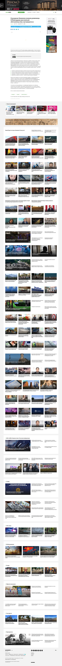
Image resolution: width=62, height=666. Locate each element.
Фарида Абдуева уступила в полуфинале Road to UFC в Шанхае (37, 130)
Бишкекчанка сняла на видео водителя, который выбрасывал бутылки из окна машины (10, 536)
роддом (18, 94)
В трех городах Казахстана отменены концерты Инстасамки (50, 232)
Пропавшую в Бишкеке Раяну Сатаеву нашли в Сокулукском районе (42, 201)
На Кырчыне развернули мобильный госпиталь (49, 238)
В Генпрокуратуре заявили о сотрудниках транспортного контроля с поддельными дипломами (10, 295)
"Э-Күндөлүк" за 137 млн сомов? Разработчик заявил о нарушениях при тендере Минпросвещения (12, 391)
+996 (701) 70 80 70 (17, 655)
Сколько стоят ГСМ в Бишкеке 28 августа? (10, 335)
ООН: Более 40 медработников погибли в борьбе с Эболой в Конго (50, 360)
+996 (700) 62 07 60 (21, 654)
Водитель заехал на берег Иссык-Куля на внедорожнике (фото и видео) (50, 281)
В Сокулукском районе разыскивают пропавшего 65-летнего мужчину (50, 170)
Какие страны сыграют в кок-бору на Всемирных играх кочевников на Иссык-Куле (51, 307)
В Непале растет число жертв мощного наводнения (37, 575)
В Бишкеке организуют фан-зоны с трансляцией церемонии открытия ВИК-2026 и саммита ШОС (38, 635)
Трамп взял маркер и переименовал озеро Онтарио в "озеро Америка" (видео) (50, 575)
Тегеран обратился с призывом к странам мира (10, 213)
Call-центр (34, 12)
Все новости (21, 12)
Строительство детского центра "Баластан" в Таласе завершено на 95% (21, 113)
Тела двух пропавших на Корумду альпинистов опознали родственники (50, 403)
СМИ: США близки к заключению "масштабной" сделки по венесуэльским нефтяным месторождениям (37, 239)
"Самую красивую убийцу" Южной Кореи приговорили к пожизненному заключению (11, 183)
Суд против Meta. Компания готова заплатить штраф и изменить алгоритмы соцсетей (30, 473)
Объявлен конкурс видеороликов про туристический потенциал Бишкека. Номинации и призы (50, 605)
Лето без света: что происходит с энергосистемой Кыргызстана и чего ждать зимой (12, 557)
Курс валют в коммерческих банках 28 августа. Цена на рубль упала (11, 349)
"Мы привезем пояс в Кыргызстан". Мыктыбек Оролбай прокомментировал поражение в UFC (50, 131)
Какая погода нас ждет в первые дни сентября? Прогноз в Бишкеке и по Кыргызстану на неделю (16, 595)
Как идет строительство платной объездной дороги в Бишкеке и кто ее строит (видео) (47, 556)
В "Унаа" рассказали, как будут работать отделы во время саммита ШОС (50, 441)
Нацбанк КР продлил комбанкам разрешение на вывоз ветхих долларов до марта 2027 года (50, 336)
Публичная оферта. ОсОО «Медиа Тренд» (10, 659)
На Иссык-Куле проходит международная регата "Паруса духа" (37, 170)
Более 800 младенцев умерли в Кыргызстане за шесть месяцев (10, 322)
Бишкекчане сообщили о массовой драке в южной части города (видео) (16, 240)
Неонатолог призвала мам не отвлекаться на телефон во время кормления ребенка (50, 502)
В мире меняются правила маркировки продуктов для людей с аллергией (11, 170)
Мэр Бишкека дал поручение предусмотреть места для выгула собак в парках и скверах (50, 516)
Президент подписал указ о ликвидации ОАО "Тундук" (36, 416)
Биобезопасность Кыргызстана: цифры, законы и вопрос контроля (37, 266)
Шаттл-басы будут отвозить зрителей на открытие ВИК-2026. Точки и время (37, 491)
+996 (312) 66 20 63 (22, 655)
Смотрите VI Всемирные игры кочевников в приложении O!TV (30, 113)
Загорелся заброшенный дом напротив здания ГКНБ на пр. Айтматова (10, 403)
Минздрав (13, 94)
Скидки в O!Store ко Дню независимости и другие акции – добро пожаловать (52, 113)
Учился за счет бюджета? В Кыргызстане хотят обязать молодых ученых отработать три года (10, 517)
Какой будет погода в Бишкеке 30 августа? (15, 130)
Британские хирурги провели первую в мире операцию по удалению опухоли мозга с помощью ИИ (16, 253)
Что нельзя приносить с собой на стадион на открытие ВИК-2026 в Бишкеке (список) (37, 260)
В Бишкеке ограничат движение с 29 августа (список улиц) (50, 458)
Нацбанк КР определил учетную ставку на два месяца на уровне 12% (16, 510)
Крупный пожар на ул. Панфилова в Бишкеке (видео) (37, 144)
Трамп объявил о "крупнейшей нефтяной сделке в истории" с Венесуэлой (50, 213)
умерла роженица (24, 94)
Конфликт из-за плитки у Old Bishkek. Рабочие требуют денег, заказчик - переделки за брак (24, 416)
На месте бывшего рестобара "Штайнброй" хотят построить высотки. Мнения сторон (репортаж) (23, 282)
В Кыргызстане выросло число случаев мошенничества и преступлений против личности (50, 376)
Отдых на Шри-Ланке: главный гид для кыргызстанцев (51, 623)
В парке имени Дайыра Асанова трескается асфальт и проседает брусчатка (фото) (37, 536)
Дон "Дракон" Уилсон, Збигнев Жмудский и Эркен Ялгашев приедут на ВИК (50, 196)
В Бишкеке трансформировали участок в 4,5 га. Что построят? (37, 349)
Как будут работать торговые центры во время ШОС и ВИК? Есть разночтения (24, 459)
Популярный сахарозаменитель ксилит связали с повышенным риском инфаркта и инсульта (37, 232)
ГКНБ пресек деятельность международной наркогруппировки (36, 322)
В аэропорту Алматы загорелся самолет (50, 260)
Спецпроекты (30, 12)
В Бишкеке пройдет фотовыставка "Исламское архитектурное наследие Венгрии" (50, 641)
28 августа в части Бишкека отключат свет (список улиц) (36, 587)
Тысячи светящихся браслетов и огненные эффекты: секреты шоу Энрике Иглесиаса (11, 416)
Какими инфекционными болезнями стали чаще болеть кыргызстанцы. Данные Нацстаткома (23, 322)
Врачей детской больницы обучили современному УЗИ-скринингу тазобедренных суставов (51, 355)
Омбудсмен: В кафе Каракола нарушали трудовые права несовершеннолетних (49, 295)
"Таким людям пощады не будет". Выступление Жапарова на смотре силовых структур (37, 196)
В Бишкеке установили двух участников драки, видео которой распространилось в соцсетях (17, 201)
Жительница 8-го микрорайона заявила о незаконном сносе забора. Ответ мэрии (50, 536)
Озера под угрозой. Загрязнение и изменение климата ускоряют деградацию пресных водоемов (37, 361)
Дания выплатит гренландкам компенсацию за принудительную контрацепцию (11, 575)
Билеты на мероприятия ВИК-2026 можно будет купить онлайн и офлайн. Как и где (50, 484)
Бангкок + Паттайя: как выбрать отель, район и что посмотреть (37, 623)
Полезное (38, 12)
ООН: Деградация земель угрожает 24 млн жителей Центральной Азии (37, 213)
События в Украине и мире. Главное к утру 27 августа (38, 604)
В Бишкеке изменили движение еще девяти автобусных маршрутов (23, 170)
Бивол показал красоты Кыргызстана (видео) (49, 144)
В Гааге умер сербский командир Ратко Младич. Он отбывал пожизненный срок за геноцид (24, 575)
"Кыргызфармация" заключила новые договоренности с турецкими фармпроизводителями (51, 508)
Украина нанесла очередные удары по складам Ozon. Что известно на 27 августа (13, 473)
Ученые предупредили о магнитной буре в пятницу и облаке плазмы (23, 605)
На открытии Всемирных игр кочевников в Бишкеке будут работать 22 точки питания (10, 144)
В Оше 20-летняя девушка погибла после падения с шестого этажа (24, 403)
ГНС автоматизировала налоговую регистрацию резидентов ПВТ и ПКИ (37, 516)
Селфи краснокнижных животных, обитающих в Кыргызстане (37, 301)
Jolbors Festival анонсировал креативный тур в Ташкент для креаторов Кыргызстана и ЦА (50, 635)
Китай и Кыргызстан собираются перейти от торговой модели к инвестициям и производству (50, 301)
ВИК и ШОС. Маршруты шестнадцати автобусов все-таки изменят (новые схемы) (16, 309)
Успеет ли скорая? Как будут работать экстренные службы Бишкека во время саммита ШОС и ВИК (37, 336)
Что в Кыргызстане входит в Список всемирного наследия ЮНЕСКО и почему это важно (31, 390)
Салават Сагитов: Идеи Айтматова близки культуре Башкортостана (37, 375)
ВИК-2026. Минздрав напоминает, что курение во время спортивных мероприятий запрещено (50, 322)
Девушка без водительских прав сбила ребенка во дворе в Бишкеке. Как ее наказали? (24, 376)
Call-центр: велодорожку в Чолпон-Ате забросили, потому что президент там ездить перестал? (24, 536)
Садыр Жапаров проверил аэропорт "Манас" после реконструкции (22, 157)
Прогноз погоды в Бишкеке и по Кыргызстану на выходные (10, 281)
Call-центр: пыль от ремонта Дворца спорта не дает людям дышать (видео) (23, 336)
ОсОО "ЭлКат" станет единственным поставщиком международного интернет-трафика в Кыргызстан (37, 295)
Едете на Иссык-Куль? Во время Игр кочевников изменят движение (38, 403)
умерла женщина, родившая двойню (28, 50)
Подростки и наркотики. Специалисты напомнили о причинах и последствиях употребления (36, 503)
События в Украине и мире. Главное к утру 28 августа (15, 362)
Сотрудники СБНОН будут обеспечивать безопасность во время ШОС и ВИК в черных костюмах (50, 157)
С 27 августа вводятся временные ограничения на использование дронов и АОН (10, 459)
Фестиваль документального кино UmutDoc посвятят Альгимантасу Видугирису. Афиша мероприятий (15, 642)
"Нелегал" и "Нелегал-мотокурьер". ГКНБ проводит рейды (24, 294)
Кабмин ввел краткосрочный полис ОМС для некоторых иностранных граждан (50, 349)
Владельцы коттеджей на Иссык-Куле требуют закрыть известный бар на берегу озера (50, 416)
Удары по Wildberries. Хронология (46, 473)
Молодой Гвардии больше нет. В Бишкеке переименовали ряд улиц (50, 593)
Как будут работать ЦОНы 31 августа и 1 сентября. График (51, 447)
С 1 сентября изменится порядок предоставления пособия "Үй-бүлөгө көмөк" (10, 605)
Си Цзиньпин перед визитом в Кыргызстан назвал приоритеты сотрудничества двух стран (11, 157)
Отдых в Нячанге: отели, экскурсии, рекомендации (9, 623)
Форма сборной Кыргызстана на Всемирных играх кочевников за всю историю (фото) (50, 491)
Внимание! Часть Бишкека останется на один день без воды (37, 593)
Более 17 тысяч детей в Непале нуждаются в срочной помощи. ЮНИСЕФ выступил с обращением (37, 281)
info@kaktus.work (11, 654)
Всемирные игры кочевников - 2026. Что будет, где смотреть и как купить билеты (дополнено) (37, 484)
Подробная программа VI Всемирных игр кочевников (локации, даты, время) (14, 492)
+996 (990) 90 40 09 (12, 655)
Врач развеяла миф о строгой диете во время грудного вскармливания (37, 508)
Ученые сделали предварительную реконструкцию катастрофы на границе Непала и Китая (38, 183)
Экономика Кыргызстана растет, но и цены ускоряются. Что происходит (30, 556)
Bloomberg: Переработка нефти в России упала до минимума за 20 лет (23, 183)
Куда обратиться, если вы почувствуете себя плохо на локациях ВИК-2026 (36, 447)
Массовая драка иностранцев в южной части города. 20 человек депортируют (50, 226)
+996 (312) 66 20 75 (15, 654)
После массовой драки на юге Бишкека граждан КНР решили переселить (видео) (23, 144)
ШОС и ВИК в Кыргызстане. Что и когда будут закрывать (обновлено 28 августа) (37, 459)
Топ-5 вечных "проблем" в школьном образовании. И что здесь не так (46, 390)
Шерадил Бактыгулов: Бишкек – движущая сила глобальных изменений (23, 226)
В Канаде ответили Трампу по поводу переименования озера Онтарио (23, 213)
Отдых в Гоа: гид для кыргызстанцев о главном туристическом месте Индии (23, 623)
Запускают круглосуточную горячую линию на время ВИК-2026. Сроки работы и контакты (16, 449)
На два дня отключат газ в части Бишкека (50, 587)
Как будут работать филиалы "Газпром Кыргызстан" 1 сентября (37, 441)
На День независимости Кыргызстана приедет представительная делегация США (37, 157)
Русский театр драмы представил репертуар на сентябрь (37, 641)
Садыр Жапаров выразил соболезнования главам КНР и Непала (16, 268)
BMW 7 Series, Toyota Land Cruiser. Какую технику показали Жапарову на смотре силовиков (24, 196)
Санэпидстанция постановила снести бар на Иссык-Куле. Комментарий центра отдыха (10, 429)
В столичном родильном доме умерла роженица (24, 56)
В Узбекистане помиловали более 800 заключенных (40, 254)
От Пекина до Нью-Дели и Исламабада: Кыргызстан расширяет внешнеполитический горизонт (37, 429)
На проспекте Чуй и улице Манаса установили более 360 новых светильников (37, 226)
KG (55, 650)
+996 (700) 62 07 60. (27, 96)
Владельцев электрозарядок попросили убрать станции (23, 349)
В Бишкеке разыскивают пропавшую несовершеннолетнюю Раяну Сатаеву (10, 226)
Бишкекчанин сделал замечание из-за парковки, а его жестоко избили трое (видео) (24, 429)
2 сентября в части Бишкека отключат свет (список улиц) (49, 266)
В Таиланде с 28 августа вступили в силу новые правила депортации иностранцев (51, 183)
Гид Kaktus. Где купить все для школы (50, 428)
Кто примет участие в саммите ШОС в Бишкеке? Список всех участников (10, 196)
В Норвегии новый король (36, 306)
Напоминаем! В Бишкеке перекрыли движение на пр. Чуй (10, 375)
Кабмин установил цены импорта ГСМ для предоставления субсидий (24, 516)
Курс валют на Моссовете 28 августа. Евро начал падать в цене (38, 354)
